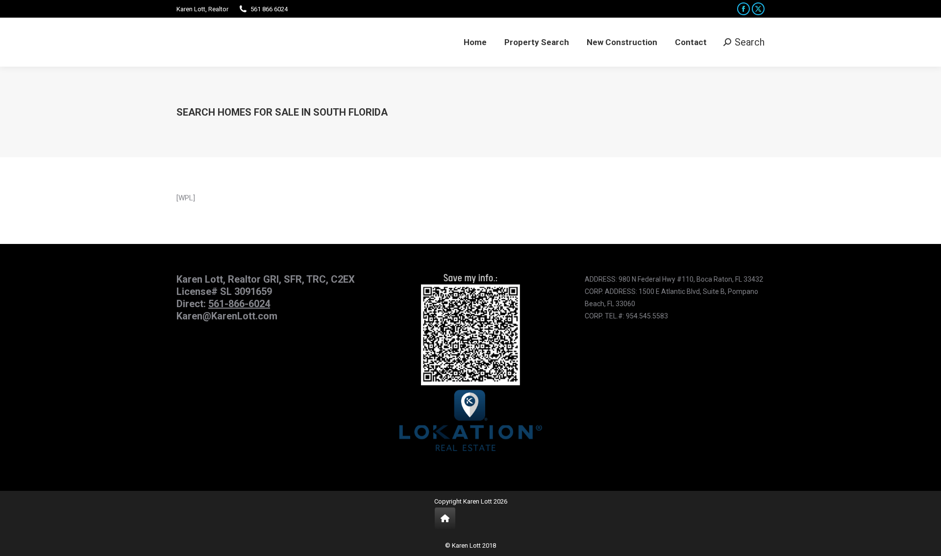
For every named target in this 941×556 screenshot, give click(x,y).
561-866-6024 (239, 304)
